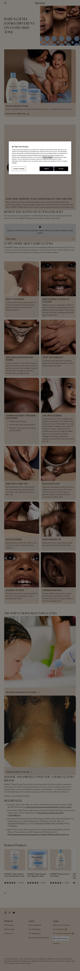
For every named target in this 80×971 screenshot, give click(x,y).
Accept (61, 168)
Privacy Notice (47, 157)
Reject (46, 168)
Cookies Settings (18, 168)
